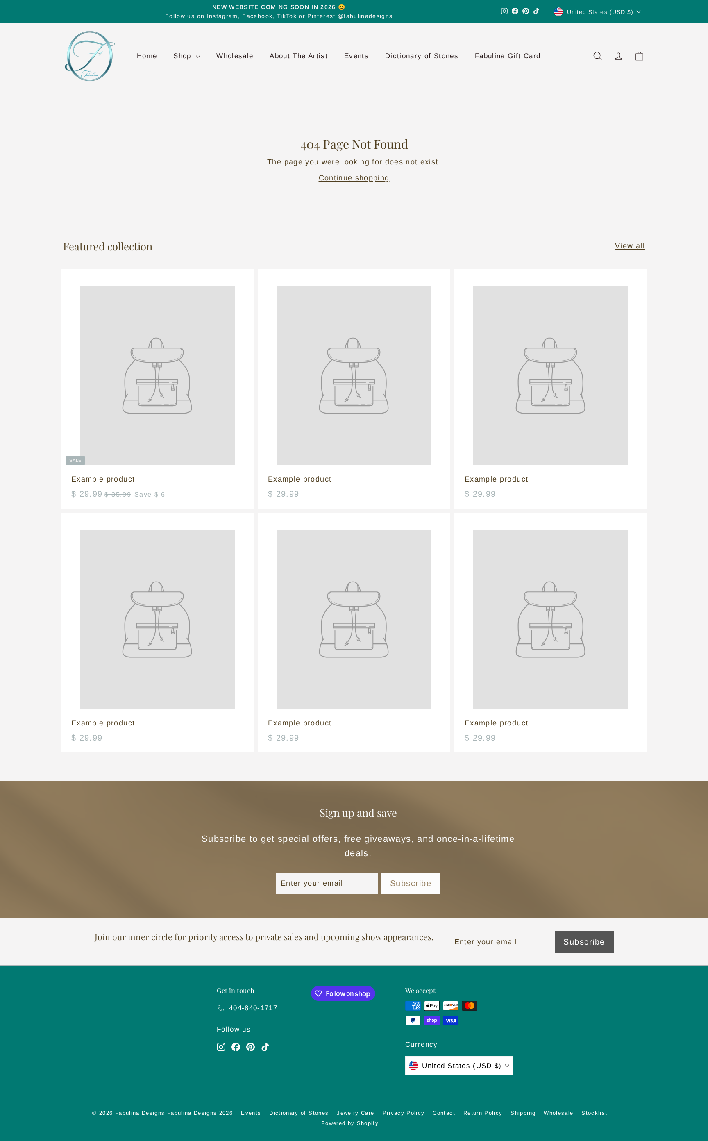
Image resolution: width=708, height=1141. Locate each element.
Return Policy (483, 1113)
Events (356, 56)
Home (147, 56)
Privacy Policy (404, 1113)
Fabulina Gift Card (507, 56)
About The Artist (299, 56)
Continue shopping (354, 178)
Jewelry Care (355, 1113)
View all (630, 246)
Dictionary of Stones (421, 56)
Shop (183, 56)
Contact (444, 1113)
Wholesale (234, 56)
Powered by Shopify (350, 1123)
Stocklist (594, 1113)
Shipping (523, 1113)
